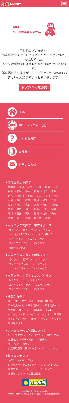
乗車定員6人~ (52, 305)
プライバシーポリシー (20, 344)
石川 (47, 195)
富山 (38, 195)
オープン (24, 309)
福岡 (36, 213)
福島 (10, 191)
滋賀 (10, 204)
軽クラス (13, 229)
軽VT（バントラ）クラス (36, 229)
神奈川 (20, 195)
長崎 (53, 213)
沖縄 (47, 218)
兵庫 (36, 204)
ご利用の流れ (36, 335)
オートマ (13, 301)
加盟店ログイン (16, 373)
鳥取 (10, 209)
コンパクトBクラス (44, 234)
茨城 (19, 191)
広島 (36, 209)
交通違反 (13, 339)
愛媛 (19, 213)
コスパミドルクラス (19, 284)
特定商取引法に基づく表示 (22, 348)
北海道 (11, 186)
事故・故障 (53, 335)
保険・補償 (27, 339)
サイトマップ (44, 369)
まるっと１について (51, 364)
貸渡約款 (42, 339)
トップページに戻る (34, 87)
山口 (45, 209)
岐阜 (27, 200)
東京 (10, 195)
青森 (21, 186)
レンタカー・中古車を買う (22, 364)
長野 (19, 200)
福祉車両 (37, 309)
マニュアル (27, 301)
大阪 (27, 204)
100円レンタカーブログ (20, 360)
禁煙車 (11, 309)
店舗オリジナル (17, 247)
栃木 (27, 191)
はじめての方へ (16, 335)
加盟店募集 (35, 373)
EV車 (49, 309)
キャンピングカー (17, 318)
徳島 (53, 209)
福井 (56, 195)
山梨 (10, 200)
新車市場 (13, 369)
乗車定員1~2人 (45, 301)
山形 (56, 186)
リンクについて (49, 348)
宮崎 (27, 218)
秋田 (47, 186)
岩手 (30, 186)
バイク (32, 314)
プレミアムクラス (18, 243)
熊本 (10, 218)
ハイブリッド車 (16, 314)
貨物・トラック (39, 318)
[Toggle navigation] (64, 3)
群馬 (36, 191)
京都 (19, 204)
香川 (10, 213)
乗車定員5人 (34, 305)
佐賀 (45, 213)
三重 (53, 200)
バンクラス (38, 243)
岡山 (27, 209)
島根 (19, 209)
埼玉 (45, 191)
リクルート (27, 369)
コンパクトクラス (18, 264)
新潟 (30, 195)
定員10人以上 (15, 323)
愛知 (45, 200)
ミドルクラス (15, 238)
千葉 (53, 191)
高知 (27, 213)
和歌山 (55, 204)
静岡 (36, 200)
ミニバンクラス (36, 238)
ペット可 (56, 318)
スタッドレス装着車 (50, 314)
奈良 (45, 204)
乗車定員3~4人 (16, 305)
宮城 (38, 186)
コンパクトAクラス (19, 234)
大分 (19, 218)
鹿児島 (37, 218)
